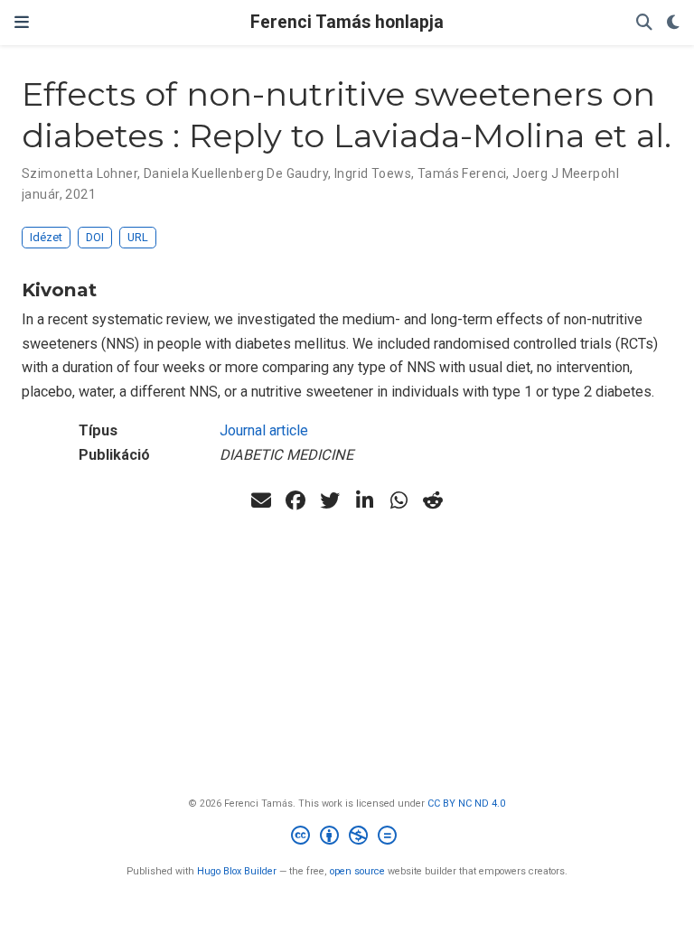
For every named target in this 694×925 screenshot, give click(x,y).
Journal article (264, 430)
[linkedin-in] (364, 500)
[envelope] (261, 500)
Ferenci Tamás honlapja (347, 22)
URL (137, 237)
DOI (95, 237)
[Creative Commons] (347, 838)
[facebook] (295, 500)
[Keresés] (644, 23)
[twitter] (329, 500)
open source (357, 871)
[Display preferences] (673, 23)
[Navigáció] (21, 22)
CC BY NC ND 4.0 (466, 803)
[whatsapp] (398, 500)
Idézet (46, 237)
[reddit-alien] (432, 500)
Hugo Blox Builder (237, 871)
